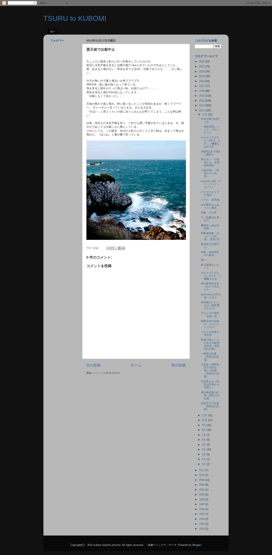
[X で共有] (116, 248)
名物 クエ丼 (208, 212)
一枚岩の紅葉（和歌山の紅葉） (210, 356)
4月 (204, 449)
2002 (202, 489)
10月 (205, 420)
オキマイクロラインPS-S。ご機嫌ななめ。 (210, 275)
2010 (202, 475)
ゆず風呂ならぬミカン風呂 (210, 206)
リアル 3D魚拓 (210, 200)
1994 (202, 519)
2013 (202, 105)
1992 (202, 528)
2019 (202, 76)
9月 (204, 425)
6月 (204, 439)
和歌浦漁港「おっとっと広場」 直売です (210, 236)
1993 (202, 524)
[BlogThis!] (112, 248)
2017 (202, 86)
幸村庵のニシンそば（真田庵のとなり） (210, 305)
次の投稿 (93, 365)
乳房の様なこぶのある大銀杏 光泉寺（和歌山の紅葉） (211, 344)
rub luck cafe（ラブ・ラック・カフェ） (211, 184)
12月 (205, 114)
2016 (202, 91)
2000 (202, 494)
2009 (202, 480)
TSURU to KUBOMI (74, 18)
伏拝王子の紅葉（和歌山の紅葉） (210, 406)
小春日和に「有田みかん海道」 (210, 173)
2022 (202, 61)
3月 (204, 454)
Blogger (196, 545)
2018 (202, 81)
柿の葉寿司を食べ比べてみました (210, 286)
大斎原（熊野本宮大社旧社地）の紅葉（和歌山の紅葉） (210, 370)
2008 (202, 484)
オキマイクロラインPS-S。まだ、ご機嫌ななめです (210, 142)
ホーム (136, 365)
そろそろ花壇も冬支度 (210, 333)
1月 (204, 464)
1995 (202, 514)
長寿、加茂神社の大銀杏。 (210, 254)
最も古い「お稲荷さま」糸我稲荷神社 (210, 162)
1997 (202, 504)
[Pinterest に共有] (123, 248)
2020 (202, 71)
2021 (202, 66)
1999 (202, 499)
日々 (52, 31)
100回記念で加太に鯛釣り (211, 153)
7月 (204, 435)
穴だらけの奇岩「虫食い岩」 (210, 315)
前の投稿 (178, 365)
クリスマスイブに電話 (210, 194)
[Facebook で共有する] (120, 248)
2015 (202, 95)
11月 (205, 415)
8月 (204, 430)
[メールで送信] (108, 248)
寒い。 (205, 260)
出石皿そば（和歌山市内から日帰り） (210, 384)
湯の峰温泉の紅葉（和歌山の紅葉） (210, 395)
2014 (202, 100)
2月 (204, 459)
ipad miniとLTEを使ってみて (211, 296)
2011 (202, 470)
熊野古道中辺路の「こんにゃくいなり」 (210, 324)
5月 (204, 444)
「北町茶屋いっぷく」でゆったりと (210, 129)
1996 (202, 509)
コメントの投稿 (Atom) (106, 373)
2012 (202, 110)
